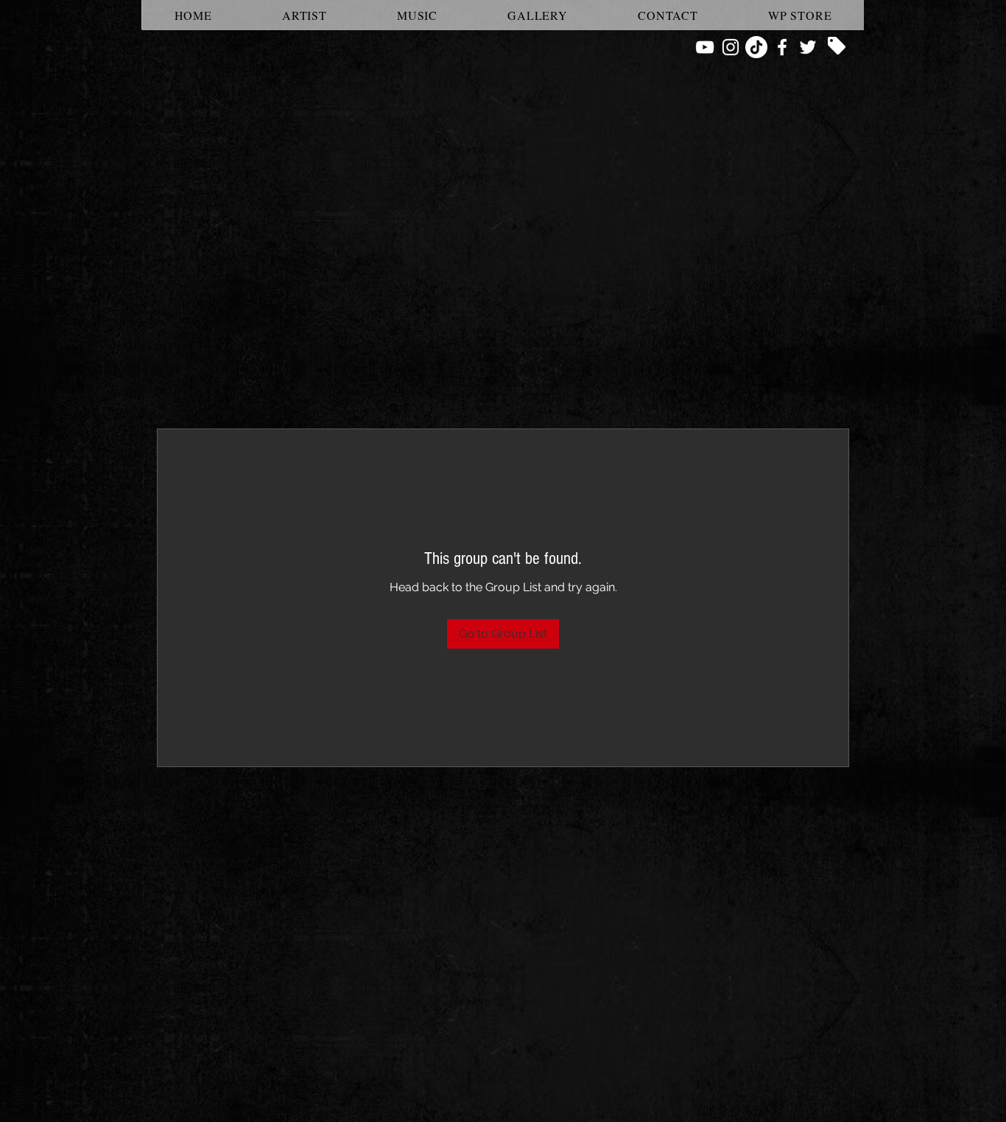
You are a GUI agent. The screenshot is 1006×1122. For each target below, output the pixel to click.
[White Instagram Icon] (731, 47)
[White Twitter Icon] (808, 47)
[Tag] (837, 46)
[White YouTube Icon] (705, 47)
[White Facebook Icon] (782, 47)
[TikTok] (756, 47)
